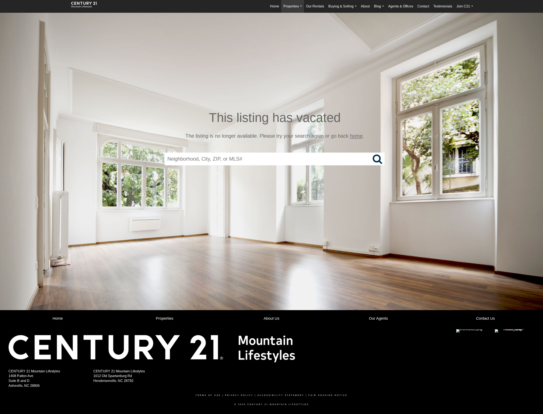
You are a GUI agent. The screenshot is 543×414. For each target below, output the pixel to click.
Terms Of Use (208, 395)
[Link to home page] (86, 6)
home (356, 136)
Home (274, 6)
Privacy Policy (239, 395)
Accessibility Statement (281, 395)
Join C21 (465, 8)
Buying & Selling (343, 8)
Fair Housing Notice (327, 395)
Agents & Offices (400, 6)
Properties (293, 8)
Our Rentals (315, 6)
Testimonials (442, 6)
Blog (380, 8)
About (365, 6)
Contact (423, 6)
